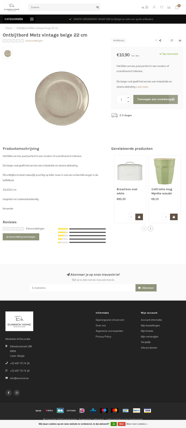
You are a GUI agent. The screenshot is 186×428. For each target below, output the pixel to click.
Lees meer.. (142, 86)
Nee (122, 424)
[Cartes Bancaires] (60, 410)
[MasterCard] (114, 410)
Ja (113, 424)
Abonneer (147, 287)
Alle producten (149, 347)
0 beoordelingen (34, 40)
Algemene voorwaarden (109, 330)
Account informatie (151, 319)
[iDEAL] (82, 410)
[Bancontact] (125, 410)
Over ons (101, 325)
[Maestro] (103, 410)
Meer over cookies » (136, 424)
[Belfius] (49, 410)
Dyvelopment (136, 419)
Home (8, 28)
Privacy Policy (103, 336)
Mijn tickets (147, 330)
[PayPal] (136, 410)
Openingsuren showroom (110, 319)
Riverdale (118, 40)
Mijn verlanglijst (149, 336)
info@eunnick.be (19, 378)
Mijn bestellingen (150, 325)
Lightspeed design (115, 419)
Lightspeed (98, 419)
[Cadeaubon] (71, 410)
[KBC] (93, 410)
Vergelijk (146, 342)
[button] (144, 228)
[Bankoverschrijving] (38, 410)
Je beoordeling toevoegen (21, 236)
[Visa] (147, 410)
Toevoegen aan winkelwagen (155, 99)
